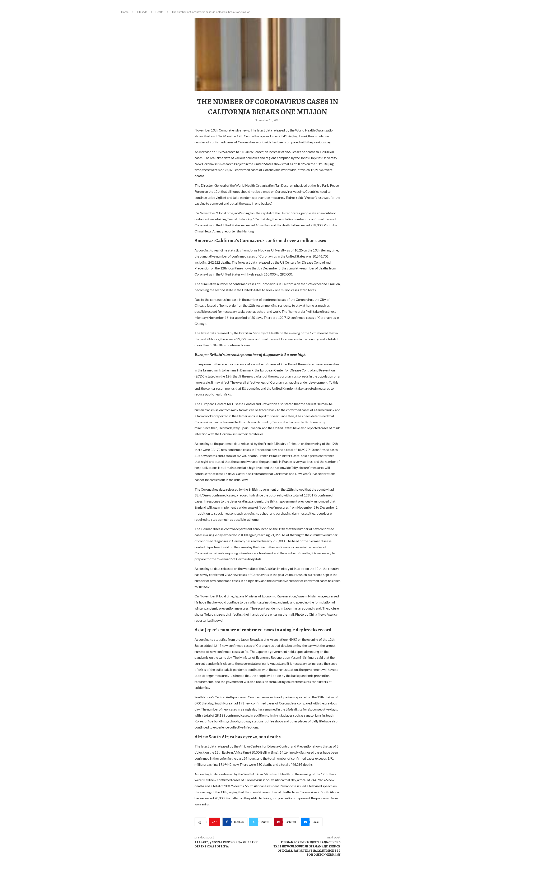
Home (125, 12)
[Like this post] (214, 822)
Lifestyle (142, 12)
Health (159, 12)
